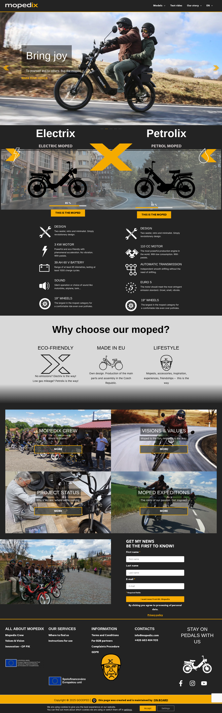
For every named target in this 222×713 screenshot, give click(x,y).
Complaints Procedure (105, 646)
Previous (4, 68)
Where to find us (58, 635)
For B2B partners (102, 641)
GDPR (95, 652)
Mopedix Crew (14, 635)
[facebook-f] (183, 683)
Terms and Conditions (105, 635)
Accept (147, 708)
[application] (163, 6)
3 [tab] (111, 127)
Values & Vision (14, 641)
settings (128, 709)
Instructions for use (60, 641)
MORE (58, 449)
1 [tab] (101, 127)
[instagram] (194, 683)
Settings (166, 708)
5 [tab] (120, 127)
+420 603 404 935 (146, 640)
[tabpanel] (111, 68)
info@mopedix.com (147, 635)
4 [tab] (115, 127)
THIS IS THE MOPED (67, 213)
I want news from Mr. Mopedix (155, 599)
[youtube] (205, 683)
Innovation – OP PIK (17, 646)
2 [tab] (106, 127)
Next (217, 68)
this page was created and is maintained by (133, 700)
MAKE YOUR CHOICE (34, 78)
